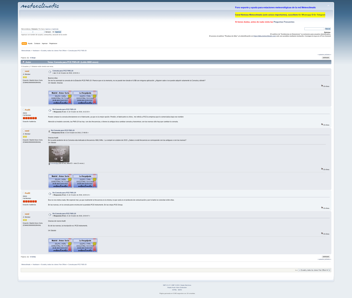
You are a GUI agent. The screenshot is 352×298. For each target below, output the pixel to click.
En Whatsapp (305, 15)
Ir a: (296, 270)
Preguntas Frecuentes (283, 22)
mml (27, 71)
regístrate (55, 29)
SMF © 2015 (176, 285)
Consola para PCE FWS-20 (63, 71)
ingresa (47, 29)
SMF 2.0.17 (166, 285)
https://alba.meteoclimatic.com (264, 36)
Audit (27, 110)
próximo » (327, 54)
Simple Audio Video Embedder (177, 287)
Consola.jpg (54, 163)
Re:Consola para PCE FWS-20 (64, 109)
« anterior (321, 54)
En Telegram (319, 15)
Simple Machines (185, 285)
